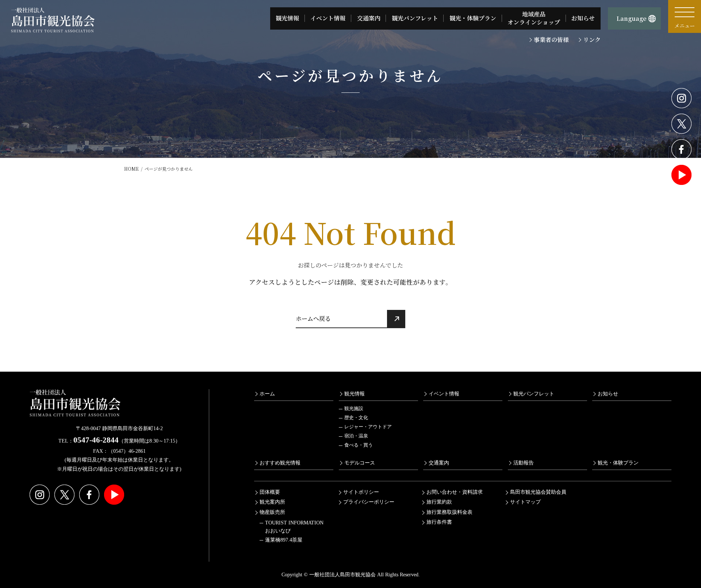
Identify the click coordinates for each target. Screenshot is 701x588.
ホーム (267, 394)
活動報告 (523, 463)
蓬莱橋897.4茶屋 (283, 539)
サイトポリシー (361, 492)
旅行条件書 (439, 522)
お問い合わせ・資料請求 (454, 492)
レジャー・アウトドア (368, 426)
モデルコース (359, 463)
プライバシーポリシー (368, 502)
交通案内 (439, 463)
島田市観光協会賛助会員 (538, 492)
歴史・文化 (356, 417)
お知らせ (608, 394)
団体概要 (270, 492)
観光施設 (353, 408)
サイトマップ (525, 502)
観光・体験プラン (618, 463)
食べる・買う (358, 445)
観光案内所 (272, 502)
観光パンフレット (533, 394)
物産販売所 (272, 512)
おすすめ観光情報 (280, 463)
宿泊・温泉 (356, 436)
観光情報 (354, 394)
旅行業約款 (439, 502)
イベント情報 (444, 394)
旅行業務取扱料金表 (449, 512)
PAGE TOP (679, 563)
